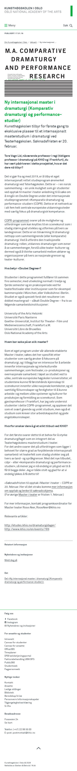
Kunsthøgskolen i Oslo (14, 763)
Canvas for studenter (15, 643)
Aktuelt (33, 42)
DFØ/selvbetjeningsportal (17, 656)
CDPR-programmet (16, 220)
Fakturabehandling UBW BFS (19, 659)
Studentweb (10, 666)
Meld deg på (10, 560)
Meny (11, 25)
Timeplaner (10, 653)
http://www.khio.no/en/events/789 (26, 529)
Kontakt (8, 683)
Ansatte (8, 686)
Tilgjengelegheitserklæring (18, 703)
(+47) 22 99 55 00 (22, 729)
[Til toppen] (38, 748)
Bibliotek (9, 693)
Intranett (9, 639)
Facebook (12, 619)
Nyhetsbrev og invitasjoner (21, 626)
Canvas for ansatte (14, 646)
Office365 (9, 649)
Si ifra (7, 706)
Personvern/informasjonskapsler (21, 699)
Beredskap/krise (13, 696)
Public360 (9, 663)
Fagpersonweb (12, 669)
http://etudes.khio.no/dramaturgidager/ (30, 525)
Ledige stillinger (12, 689)
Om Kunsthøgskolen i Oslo (15, 42)
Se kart (8, 723)
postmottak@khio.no (24, 733)
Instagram (12, 622)
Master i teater (28, 494)
